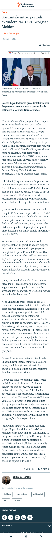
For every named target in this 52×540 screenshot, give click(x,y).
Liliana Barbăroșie (10, 33)
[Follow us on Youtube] (10, 517)
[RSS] (23, 517)
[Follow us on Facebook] (4, 517)
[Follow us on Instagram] (17, 517)
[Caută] (41, 536)
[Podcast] (26, 536)
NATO (4, 12)
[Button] (44, 45)
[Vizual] (11, 536)
